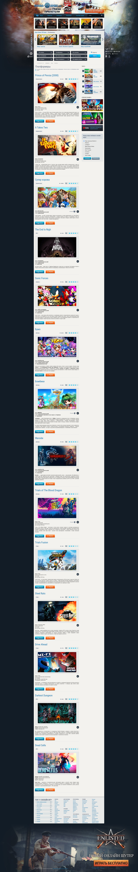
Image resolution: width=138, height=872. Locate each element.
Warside (39, 438)
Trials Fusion (41, 542)
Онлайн (83, 808)
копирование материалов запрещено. (60, 868)
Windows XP (75, 803)
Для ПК (74, 800)
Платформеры (57, 821)
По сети (83, 810)
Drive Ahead (41, 644)
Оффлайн (84, 811)
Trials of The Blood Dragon (48, 490)
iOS (73, 811)
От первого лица (95, 806)
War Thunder (95, 76)
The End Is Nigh (43, 229)
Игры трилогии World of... (91, 141)
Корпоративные (85, 807)
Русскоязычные (85, 818)
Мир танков (41, 46)
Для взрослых (66, 822)
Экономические (95, 818)
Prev (35, 39)
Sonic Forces (41, 278)
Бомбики (39, 381)
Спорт (93, 800)
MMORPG (56, 802)
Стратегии (56, 815)
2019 (64, 804)
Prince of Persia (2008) (47, 75)
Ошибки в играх (66, 810)
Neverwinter (88, 148)
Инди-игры (94, 808)
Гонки (37, 546)
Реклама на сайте (95, 868)
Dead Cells (40, 745)
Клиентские (75, 815)
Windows (74, 802)
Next (102, 39)
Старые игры (66, 800)
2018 (64, 803)
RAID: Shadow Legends (41, 802)
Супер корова (42, 179)
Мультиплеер (84, 800)
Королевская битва (58, 818)
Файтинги (56, 808)
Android (74, 810)
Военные (93, 799)
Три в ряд (84, 819)
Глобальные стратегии (86, 815)
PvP (83, 806)
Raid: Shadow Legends (66, 46)
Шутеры (37, 332)
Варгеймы (56, 819)
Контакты (102, 868)
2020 (64, 806)
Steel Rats (40, 593)
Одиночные (84, 802)
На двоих (84, 803)
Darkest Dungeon (43, 695)
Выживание (94, 810)
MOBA (56, 806)
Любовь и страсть (95, 822)
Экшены (37, 281)
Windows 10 (75, 808)
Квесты (56, 822)
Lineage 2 (87, 144)
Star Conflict (88, 155)
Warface (87, 142)
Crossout (87, 151)
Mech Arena (96, 86)
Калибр (38, 817)
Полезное (65, 811)
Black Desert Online (89, 146)
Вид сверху (94, 819)
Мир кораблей (85, 46)
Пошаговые (94, 814)
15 (74, 211)
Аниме (83, 821)
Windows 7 (75, 806)
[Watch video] (92, 105)
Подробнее (39, 121)
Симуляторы (57, 804)
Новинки (65, 802)
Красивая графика (95, 821)
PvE (83, 804)
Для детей (65, 821)
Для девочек (66, 819)
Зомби (93, 804)
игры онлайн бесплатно (47, 5)
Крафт (93, 807)
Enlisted (38, 819)
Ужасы (56, 817)
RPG (37, 233)
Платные (74, 821)
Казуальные (94, 811)
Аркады (56, 814)
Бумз (37, 329)
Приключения (39, 79)
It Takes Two (41, 127)
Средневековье (95, 815)
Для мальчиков (66, 818)
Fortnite (87, 153)
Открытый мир (85, 822)
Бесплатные (75, 822)
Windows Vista (75, 804)
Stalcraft (38, 815)
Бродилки (93, 803)
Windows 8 (75, 807)
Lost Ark (38, 821)
